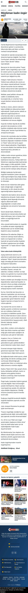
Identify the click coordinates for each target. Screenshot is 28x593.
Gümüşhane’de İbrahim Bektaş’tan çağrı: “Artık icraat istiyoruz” (20, 503)
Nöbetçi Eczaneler (8, 559)
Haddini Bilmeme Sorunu (7, 487)
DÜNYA (9, 579)
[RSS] (15, 552)
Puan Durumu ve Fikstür (19, 563)
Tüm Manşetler (7, 567)
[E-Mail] (11, 471)
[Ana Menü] (1, 2)
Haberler (3, 10)
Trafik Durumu (7, 562)
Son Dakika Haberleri (18, 568)
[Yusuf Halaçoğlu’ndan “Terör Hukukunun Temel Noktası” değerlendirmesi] (7, 510)
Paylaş (4, 40)
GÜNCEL (10, 6)
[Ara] (25, 2)
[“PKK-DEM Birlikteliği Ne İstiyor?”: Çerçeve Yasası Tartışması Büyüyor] (7, 497)
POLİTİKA (17, 6)
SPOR (11, 580)
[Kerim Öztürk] (4, 469)
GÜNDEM (3, 6)
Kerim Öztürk (13, 468)
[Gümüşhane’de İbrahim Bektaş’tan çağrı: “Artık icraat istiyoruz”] (21, 497)
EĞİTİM (4, 579)
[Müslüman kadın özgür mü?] (14, 30)
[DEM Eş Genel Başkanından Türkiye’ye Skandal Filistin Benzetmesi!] (21, 483)
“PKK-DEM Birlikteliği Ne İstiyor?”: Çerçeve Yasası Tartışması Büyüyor (7, 503)
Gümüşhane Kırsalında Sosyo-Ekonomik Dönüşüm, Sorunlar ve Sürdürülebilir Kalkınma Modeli (20, 518)
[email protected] (15, 544)
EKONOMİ (25, 6)
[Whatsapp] (12, 552)
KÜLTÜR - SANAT (16, 579)
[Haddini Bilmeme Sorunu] (7, 483)
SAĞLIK (16, 580)
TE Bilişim (17, 585)
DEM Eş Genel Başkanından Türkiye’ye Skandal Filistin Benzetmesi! (20, 489)
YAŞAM (23, 579)
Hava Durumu (20, 559)
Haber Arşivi (7, 572)
